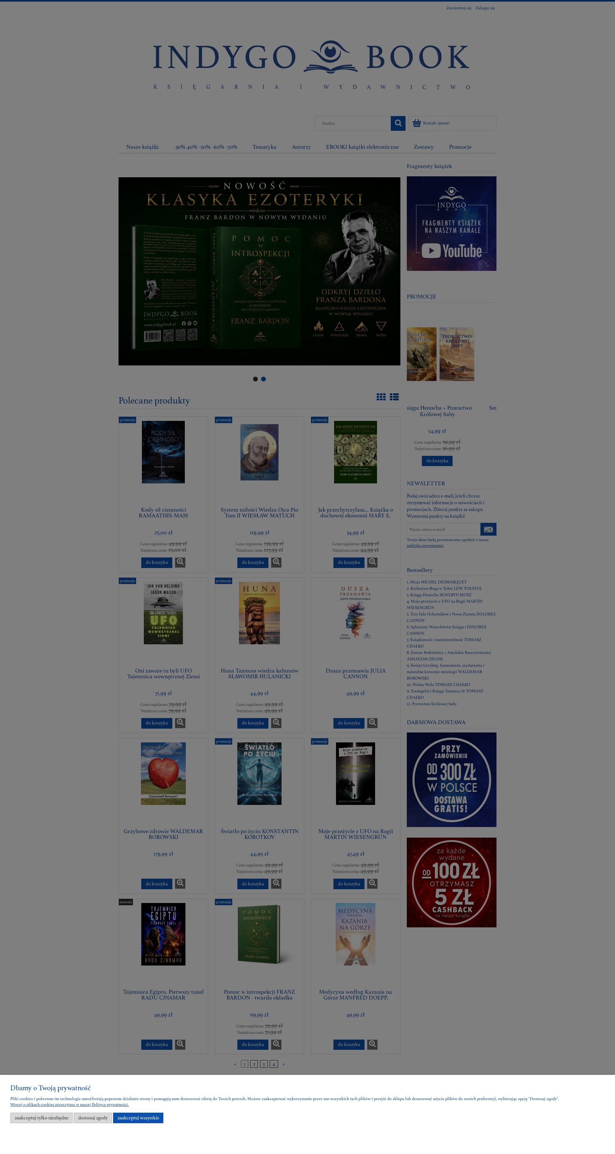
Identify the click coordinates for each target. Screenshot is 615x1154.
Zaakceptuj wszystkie (138, 1118)
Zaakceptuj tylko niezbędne (42, 1118)
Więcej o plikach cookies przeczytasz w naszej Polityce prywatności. (69, 1104)
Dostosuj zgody (93, 1118)
